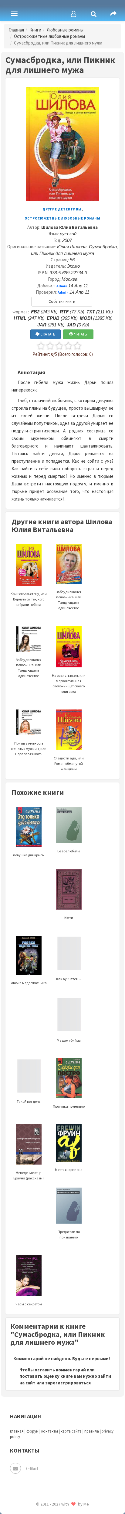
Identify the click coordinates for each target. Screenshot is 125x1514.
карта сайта (71, 1431)
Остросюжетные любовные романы (49, 36)
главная (17, 1431)
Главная (16, 30)
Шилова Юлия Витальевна (69, 227)
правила (91, 1431)
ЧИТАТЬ (80, 334)
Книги (35, 30)
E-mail (31, 1468)
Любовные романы (65, 30)
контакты (49, 1431)
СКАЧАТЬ (47, 334)
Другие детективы (62, 209)
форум (32, 1431)
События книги (62, 301)
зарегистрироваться (68, 1383)
